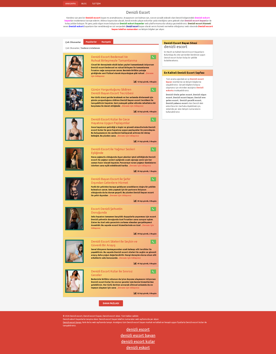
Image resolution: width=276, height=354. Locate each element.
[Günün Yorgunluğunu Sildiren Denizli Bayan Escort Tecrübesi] (74, 110)
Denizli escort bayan (72, 322)
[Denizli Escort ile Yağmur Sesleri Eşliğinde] (74, 170)
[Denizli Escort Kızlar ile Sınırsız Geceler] (74, 292)
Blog (84, 3)
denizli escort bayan (138, 335)
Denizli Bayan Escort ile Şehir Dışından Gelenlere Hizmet (110, 180)
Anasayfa (70, 3)
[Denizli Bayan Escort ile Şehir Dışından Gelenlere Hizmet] (74, 200)
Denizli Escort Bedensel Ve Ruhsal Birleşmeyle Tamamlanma (114, 58)
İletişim (96, 3)
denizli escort (138, 329)
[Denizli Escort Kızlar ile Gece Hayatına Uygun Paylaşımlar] (74, 140)
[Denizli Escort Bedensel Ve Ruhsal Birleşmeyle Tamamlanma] (74, 78)
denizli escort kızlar (138, 341)
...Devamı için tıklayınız (131, 106)
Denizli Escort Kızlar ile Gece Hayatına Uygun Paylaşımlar (110, 121)
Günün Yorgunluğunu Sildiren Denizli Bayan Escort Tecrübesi (112, 91)
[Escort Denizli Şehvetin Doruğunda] (74, 230)
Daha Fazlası (111, 303)
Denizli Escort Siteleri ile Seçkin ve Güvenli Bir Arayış (114, 243)
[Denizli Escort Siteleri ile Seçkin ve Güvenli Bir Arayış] (74, 262)
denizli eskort (138, 347)
